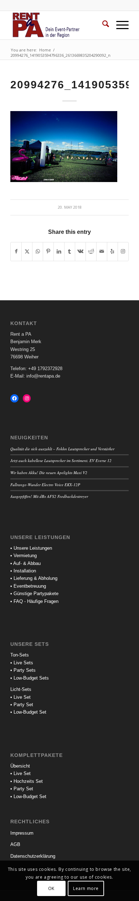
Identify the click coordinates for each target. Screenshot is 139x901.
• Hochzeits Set (26, 781)
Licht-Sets (20, 689)
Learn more (86, 888)
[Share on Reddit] (91, 251)
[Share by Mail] (102, 251)
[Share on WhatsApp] (37, 251)
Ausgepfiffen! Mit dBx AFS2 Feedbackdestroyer (49, 496)
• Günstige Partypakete (34, 593)
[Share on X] (27, 251)
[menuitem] (102, 25)
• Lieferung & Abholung (33, 578)
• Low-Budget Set (28, 712)
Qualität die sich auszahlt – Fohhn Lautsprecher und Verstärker (62, 448)
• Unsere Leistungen (31, 548)
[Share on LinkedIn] (59, 251)
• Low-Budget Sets (29, 678)
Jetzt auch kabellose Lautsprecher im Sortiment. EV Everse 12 (61, 460)
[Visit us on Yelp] (112, 251)
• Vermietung (23, 555)
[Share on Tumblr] (70, 251)
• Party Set (21, 704)
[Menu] (119, 25)
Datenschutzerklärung (32, 856)
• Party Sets (23, 670)
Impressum (22, 833)
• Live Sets (21, 662)
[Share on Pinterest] (48, 251)
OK (51, 888)
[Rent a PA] (57, 25)
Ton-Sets (19, 655)
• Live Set (20, 697)
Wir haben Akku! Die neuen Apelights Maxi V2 (48, 472)
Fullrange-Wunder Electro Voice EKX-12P (45, 484)
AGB (15, 844)
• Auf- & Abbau (25, 563)
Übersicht (20, 766)
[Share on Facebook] (16, 251)
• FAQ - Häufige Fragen (34, 601)
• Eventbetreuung (28, 586)
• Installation (23, 570)
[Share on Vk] (80, 251)
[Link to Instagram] (123, 251)
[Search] (102, 25)
